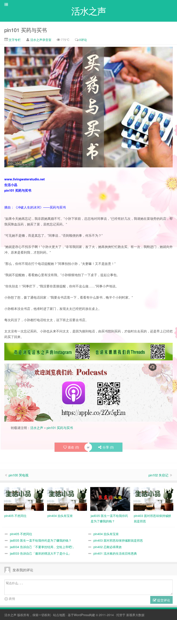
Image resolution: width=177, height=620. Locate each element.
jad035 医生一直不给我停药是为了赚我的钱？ (40, 540)
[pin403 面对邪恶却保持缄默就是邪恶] (153, 498)
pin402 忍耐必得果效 (107, 547)
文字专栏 (14, 39)
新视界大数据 (135, 615)
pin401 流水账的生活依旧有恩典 (115, 553)
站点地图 (59, 615)
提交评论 (163, 600)
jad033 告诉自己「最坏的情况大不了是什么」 (40, 553)
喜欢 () (73, 447)
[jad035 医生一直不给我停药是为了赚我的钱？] (110, 498)
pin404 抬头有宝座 (106, 534)
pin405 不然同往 (21, 534)
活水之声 (36, 427)
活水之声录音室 (40, 39)
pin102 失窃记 (158, 475)
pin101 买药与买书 (25, 30)
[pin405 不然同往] (24, 498)
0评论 (83, 39)
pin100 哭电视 (18, 475)
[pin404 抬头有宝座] (67, 498)
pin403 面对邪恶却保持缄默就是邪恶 (118, 540)
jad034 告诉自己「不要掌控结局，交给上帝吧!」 (42, 547)
